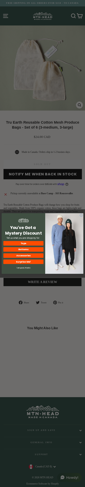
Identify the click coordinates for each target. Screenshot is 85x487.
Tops (23, 243)
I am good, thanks (23, 268)
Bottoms (23, 249)
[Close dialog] (81, 215)
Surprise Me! (23, 261)
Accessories (23, 255)
